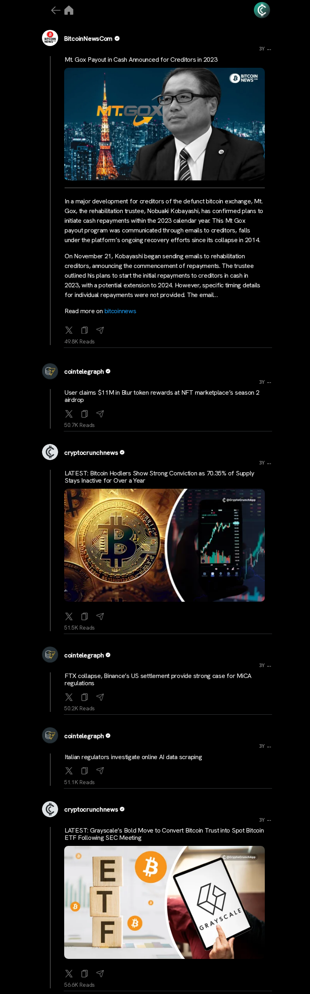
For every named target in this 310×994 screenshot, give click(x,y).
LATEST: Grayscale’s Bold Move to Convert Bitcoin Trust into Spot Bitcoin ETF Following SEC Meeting (164, 834)
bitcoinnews (120, 311)
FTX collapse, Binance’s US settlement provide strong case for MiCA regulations (158, 679)
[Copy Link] (85, 328)
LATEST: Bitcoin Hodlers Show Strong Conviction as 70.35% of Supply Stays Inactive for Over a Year (159, 477)
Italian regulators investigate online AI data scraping (133, 757)
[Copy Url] (85, 412)
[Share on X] (69, 328)
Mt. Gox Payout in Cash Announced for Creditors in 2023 (141, 59)
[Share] (100, 328)
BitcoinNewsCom (88, 38)
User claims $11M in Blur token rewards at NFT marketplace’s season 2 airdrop (162, 396)
